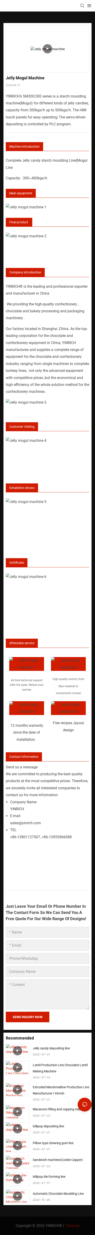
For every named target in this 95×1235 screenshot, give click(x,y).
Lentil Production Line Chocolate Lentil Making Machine (60, 1068)
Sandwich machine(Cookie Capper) (58, 1160)
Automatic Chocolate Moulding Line (58, 1193)
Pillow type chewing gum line (53, 1143)
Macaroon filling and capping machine (60, 1109)
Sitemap (72, 1226)
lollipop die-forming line (49, 1176)
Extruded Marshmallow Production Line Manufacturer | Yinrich (61, 1090)
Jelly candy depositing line (51, 1048)
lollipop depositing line (48, 1126)
